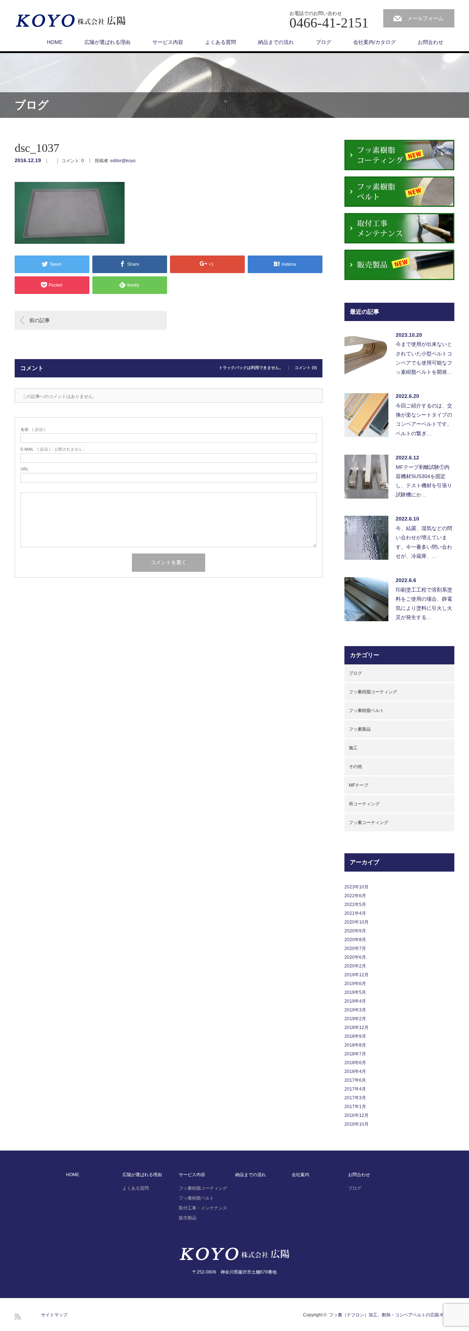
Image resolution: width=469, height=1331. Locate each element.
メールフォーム (425, 18)
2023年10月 (356, 887)
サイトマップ (54, 1315)
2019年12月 (356, 974)
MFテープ (358, 785)
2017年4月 (355, 1089)
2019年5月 (355, 992)
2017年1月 (355, 1106)
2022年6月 (355, 895)
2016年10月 (356, 1124)
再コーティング (364, 803)
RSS (18, 1316)
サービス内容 (167, 42)
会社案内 (300, 1174)
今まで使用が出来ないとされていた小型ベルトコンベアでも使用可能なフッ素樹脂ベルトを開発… (424, 358)
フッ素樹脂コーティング (373, 691)
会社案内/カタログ (374, 42)
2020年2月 (355, 966)
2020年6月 (355, 957)
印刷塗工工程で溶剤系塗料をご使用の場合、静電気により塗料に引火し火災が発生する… (424, 603)
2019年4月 (355, 1001)
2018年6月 (355, 1062)
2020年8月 (355, 939)
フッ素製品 (360, 729)
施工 (353, 747)
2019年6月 (355, 983)
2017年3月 (355, 1097)
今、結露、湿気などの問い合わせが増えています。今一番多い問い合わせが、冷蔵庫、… (424, 542)
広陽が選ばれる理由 (107, 42)
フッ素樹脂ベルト (366, 710)
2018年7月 (355, 1053)
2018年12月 (356, 1027)
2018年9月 (355, 1036)
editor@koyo (123, 160)
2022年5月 (355, 904)
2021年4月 (355, 913)
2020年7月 (355, 948)
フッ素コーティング (368, 822)
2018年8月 (355, 1045)
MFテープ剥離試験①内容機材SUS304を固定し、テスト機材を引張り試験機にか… (424, 481)
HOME (54, 42)
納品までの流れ (276, 42)
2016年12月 (356, 1115)
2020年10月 (356, 922)
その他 (355, 766)
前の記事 (39, 320)
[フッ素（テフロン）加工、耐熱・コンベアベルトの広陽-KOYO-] (71, 21)
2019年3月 (355, 1010)
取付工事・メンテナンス (203, 1208)
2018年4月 (355, 1071)
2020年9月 (355, 930)
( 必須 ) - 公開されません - (53, 449)
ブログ (323, 42)
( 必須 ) (33, 430)
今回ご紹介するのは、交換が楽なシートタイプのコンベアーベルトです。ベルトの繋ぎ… (424, 419)
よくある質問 (220, 42)
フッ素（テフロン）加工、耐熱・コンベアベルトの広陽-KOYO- (391, 1314)
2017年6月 (355, 1080)
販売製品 (187, 1218)
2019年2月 (355, 1018)
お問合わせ (430, 42)
